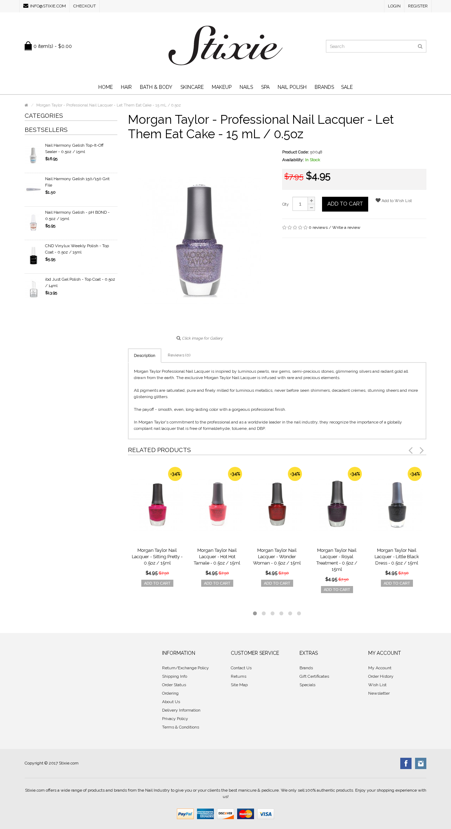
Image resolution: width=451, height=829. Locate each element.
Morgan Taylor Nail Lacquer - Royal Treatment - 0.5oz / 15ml (336, 560)
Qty (285, 204)
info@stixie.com (48, 6)
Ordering (170, 693)
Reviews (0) (179, 355)
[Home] (26, 105)
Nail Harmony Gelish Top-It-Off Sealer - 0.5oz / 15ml (74, 148)
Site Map (239, 684)
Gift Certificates (314, 676)
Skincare (192, 87)
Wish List (377, 684)
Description (144, 355)
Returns (238, 676)
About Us (171, 701)
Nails (246, 87)
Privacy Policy (175, 718)
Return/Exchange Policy (185, 667)
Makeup (221, 87)
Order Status (174, 684)
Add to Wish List (396, 201)
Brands (324, 87)
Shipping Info (174, 676)
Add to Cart (345, 204)
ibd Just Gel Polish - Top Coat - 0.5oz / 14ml (80, 282)
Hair (126, 87)
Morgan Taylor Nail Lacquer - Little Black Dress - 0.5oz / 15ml (397, 557)
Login (394, 6)
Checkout (84, 6)
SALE (347, 87)
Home (105, 87)
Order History (381, 676)
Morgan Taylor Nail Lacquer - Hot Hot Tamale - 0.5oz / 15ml (217, 557)
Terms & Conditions (180, 727)
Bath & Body (156, 87)
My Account (379, 667)
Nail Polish (292, 87)
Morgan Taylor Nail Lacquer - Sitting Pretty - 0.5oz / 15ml (157, 557)
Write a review (346, 227)
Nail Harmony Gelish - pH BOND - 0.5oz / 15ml (77, 215)
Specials (307, 684)
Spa (265, 87)
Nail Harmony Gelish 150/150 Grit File (77, 182)
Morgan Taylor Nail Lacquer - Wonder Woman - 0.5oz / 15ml (277, 557)
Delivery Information (181, 710)
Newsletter (379, 693)
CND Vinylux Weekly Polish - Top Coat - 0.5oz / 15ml (77, 249)
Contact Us (241, 667)
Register (418, 6)
